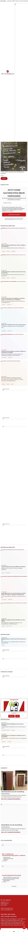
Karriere (8, 251)
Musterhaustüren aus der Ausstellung (12, 791)
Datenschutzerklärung (9, 219)
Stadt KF (17, 0)
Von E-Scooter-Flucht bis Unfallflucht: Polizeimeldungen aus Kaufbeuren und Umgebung (13, 299)
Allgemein (4, 741)
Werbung (13, 730)
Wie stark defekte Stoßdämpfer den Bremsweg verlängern (12, 724)
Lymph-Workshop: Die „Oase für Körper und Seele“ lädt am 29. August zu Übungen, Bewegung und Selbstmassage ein (13, 594)
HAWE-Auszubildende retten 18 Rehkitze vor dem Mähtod (13, 620)
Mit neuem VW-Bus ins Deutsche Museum (11, 377)
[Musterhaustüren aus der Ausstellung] (14, 780)
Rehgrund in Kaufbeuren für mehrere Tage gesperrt (13, 324)
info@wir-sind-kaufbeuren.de (7, 908)
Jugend (3, 251)
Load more (14, 886)
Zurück (4, 178)
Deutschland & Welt (6, 730)
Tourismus (9, 741)
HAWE (13, 0)
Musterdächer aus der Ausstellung (11, 825)
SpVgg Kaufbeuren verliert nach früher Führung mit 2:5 (13, 639)
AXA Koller (9, 0)
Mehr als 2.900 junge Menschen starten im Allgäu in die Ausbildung (13, 246)
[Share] (24, 927)
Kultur (3, 572)
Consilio (21, 0)
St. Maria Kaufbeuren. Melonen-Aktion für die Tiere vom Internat (13, 272)
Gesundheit (4, 357)
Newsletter (13, 251)
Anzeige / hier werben (6, 388)
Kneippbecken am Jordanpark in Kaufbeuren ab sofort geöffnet (13, 736)
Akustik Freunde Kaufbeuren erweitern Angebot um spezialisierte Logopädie (13, 352)
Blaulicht (3, 304)
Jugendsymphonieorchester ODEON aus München (13, 566)
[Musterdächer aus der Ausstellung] (14, 814)
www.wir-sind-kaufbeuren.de (7, 909)
